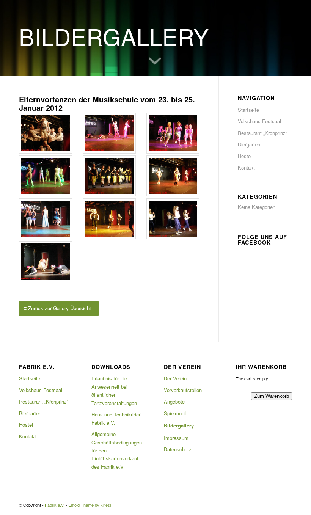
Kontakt (246, 167)
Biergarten (249, 144)
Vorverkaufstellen (183, 390)
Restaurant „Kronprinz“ (262, 133)
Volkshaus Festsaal (259, 121)
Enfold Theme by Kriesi (89, 505)
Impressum (176, 437)
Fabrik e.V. (54, 505)
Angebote (174, 401)
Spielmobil (175, 413)
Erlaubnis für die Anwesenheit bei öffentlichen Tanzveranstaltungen (114, 390)
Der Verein (175, 378)
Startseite (248, 109)
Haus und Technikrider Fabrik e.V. (115, 418)
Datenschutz (178, 449)
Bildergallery (179, 425)
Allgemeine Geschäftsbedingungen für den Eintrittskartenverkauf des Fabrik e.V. (116, 450)
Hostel (245, 156)
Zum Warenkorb (271, 396)
